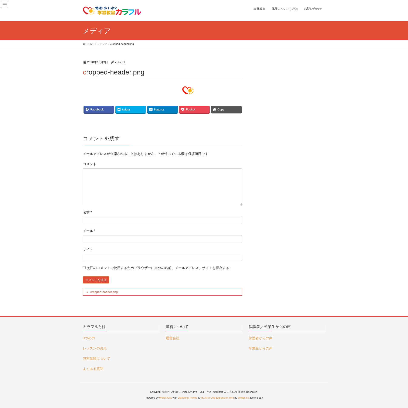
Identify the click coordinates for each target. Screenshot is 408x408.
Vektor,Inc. (243, 397)
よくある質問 (93, 369)
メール (89, 231)
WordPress (165, 397)
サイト (88, 249)
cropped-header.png (104, 291)
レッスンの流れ (95, 348)
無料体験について (96, 358)
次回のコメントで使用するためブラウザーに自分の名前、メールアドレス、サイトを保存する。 (159, 268)
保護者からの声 (260, 338)
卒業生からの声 (260, 348)
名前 (87, 212)
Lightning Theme (187, 397)
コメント (89, 164)
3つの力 (89, 338)
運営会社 (172, 338)
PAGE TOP (394, 392)
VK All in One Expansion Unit (217, 397)
